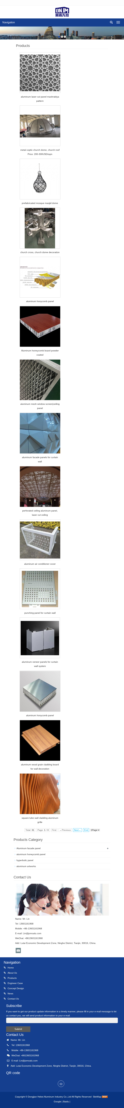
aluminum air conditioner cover (40, 564)
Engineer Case (15, 983)
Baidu (66, 1101)
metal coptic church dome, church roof (40, 150)
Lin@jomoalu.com (32, 933)
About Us (12, 973)
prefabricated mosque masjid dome (40, 203)
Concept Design (15, 988)
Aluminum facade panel (28, 848)
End (86, 830)
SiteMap (97, 1096)
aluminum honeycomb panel (30, 854)
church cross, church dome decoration (40, 252)
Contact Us (13, 998)
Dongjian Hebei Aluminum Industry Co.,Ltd (50, 1096)
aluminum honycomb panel (40, 301)
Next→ (77, 830)
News (10, 993)
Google (57, 1101)
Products (12, 978)
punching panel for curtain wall (40, 613)
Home (10, 967)
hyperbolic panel (24, 860)
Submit (18, 1029)
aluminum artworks (26, 866)
